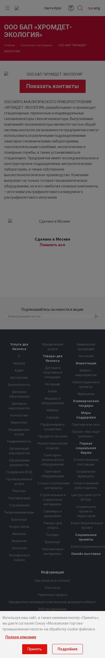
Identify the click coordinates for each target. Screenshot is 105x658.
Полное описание (20, 637)
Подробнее (67, 649)
